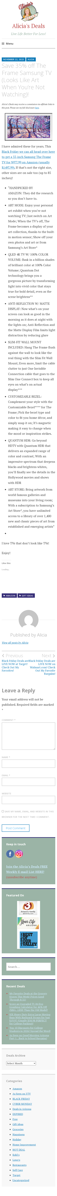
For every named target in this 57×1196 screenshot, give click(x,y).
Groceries (18, 1129)
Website (6, 793)
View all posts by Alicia (15, 642)
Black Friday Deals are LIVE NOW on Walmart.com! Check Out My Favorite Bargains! (41, 664)
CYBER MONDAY (22, 1104)
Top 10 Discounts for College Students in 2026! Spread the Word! (30, 1029)
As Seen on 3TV (22, 1093)
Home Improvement (24, 1144)
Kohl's (16, 1155)
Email (6, 775)
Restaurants (19, 1165)
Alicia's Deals (28, 26)
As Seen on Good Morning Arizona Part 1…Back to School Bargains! (29, 1037)
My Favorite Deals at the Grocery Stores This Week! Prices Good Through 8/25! (28, 996)
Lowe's (16, 1160)
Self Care (18, 1170)
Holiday (17, 1139)
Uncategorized (21, 1180)
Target (16, 1175)
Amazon (10, 595)
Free (15, 1119)
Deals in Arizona (22, 1109)
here (37, 107)
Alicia (31, 59)
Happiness (19, 1134)
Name (6, 757)
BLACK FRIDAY (21, 1099)
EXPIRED (18, 1114)
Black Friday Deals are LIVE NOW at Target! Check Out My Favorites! (15, 662)
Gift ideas (27, 595)
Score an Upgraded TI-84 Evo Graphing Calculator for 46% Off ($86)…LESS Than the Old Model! (28, 1007)
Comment (9, 719)
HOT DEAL (19, 1149)
